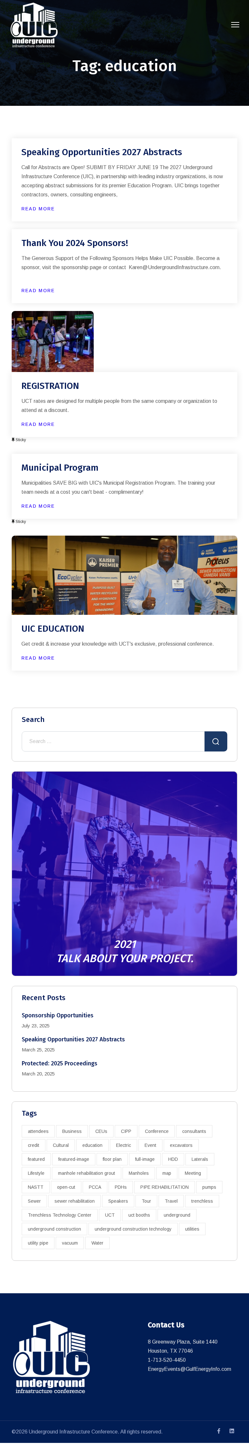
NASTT (35, 1187)
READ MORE (38, 208)
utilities (192, 1229)
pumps (209, 1187)
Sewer (34, 1201)
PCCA (95, 1187)
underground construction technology (133, 1229)
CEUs (101, 1131)
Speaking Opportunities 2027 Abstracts (101, 152)
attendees (38, 1131)
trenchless (202, 1201)
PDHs (121, 1187)
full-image (145, 1159)
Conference (157, 1131)
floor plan (112, 1159)
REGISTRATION (50, 385)
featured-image (73, 1159)
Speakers (118, 1201)
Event (150, 1145)
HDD (173, 1159)
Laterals (200, 1159)
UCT (110, 1215)
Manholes (139, 1173)
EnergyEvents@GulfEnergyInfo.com (189, 1369)
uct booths (139, 1215)
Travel (171, 1201)
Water (97, 1243)
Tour (146, 1201)
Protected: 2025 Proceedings (59, 1063)
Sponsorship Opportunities (57, 1015)
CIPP (126, 1131)
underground (177, 1215)
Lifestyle (36, 1173)
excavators (181, 1145)
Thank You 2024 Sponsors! (74, 243)
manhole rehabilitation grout (86, 1173)
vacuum (70, 1243)
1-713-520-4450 (167, 1360)
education (92, 1145)
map (166, 1173)
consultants (194, 1131)
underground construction (54, 1229)
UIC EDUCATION (52, 628)
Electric (123, 1145)
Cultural (61, 1145)
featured (36, 1159)
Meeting (193, 1173)
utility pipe (38, 1243)
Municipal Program (60, 467)
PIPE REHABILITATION (164, 1187)
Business (72, 1131)
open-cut (66, 1187)
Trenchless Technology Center (59, 1215)
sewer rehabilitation (74, 1201)
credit (33, 1145)
